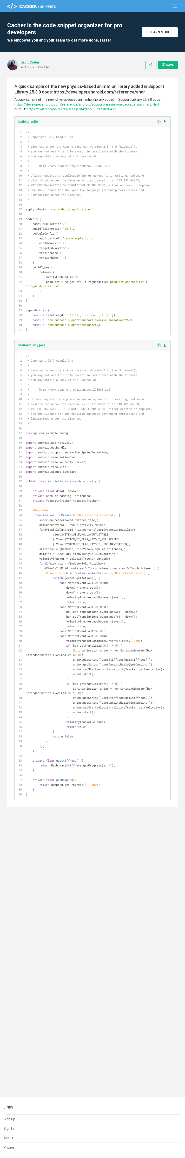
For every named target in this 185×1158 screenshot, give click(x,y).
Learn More (159, 32)
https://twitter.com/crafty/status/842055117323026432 (71, 109)
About (8, 1138)
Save (168, 65)
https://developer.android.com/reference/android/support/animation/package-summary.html (86, 104)
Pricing (9, 1147)
